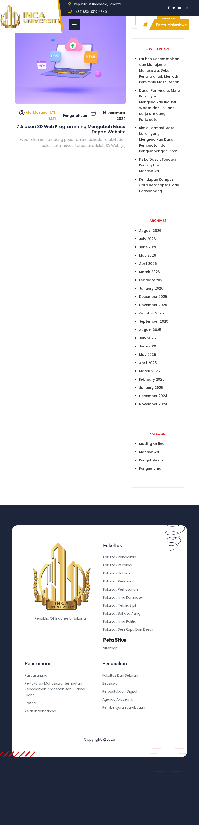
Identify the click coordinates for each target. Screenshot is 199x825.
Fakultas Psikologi (117, 565)
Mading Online (151, 443)
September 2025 (153, 321)
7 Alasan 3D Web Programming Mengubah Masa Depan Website (71, 129)
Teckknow (110, 731)
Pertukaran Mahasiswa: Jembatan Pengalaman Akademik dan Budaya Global (55, 689)
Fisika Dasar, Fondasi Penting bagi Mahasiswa (157, 165)
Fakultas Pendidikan (119, 557)
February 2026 (152, 280)
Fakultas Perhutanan (120, 589)
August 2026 (150, 230)
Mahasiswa (149, 452)
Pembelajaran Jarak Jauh (123, 707)
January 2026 (151, 288)
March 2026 (149, 271)
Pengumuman (151, 468)
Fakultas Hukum (116, 573)
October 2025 (151, 313)
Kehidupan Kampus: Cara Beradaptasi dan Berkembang (159, 185)
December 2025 (153, 296)
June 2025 (148, 346)
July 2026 (147, 238)
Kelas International (40, 711)
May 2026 (147, 255)
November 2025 (153, 305)
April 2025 (148, 362)
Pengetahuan (75, 115)
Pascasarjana (36, 675)
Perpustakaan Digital (119, 691)
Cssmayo (110, 723)
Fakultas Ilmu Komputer (123, 597)
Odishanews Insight (118, 715)
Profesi (30, 703)
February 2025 (152, 379)
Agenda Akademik (117, 699)
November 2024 (153, 404)
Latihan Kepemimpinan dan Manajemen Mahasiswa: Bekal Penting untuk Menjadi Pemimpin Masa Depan (159, 70)
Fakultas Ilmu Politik (119, 621)
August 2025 (150, 329)
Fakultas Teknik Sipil (119, 605)
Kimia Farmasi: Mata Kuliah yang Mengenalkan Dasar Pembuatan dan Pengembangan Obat (158, 139)
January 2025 (151, 387)
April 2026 (148, 263)
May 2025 (147, 354)
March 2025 (149, 371)
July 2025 (147, 338)
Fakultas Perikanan (118, 581)
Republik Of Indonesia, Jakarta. (98, 4)
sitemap (110, 648)
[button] (74, 24)
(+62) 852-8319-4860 (91, 11)
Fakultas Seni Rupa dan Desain (129, 629)
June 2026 (148, 247)
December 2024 (153, 395)
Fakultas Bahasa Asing (121, 613)
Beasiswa (110, 683)
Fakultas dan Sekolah (120, 675)
